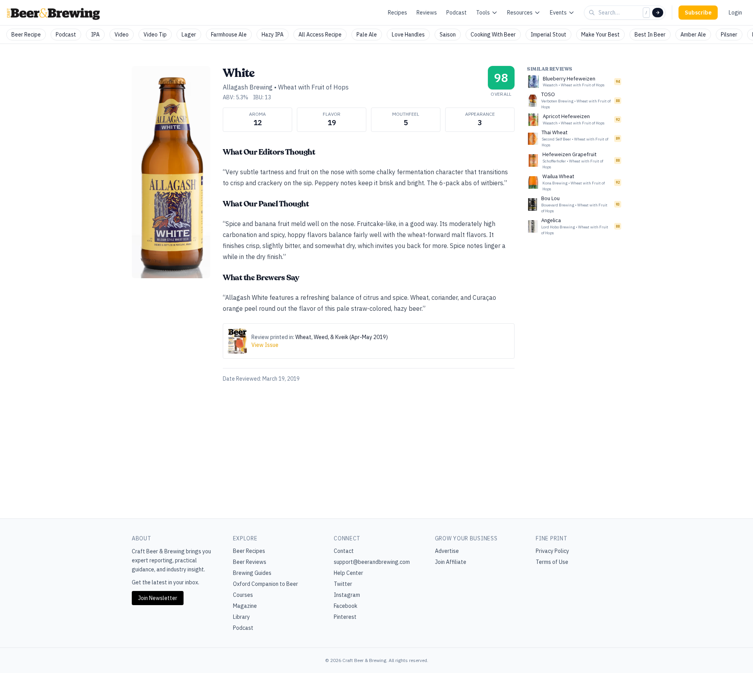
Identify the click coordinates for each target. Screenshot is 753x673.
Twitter (343, 583)
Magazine (245, 605)
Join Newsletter (157, 598)
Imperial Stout (548, 34)
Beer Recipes (249, 550)
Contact (344, 550)
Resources (520, 12)
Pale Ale (366, 34)
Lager (189, 34)
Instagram (347, 594)
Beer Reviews (249, 561)
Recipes (397, 12)
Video (122, 34)
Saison (448, 34)
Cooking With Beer (493, 34)
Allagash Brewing (248, 87)
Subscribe (698, 12)
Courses (243, 594)
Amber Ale (693, 34)
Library (241, 616)
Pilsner (729, 34)
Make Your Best (600, 34)
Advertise (447, 550)
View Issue (264, 344)
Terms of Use (552, 561)
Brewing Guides (252, 572)
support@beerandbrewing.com (372, 561)
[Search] (657, 12)
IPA (95, 34)
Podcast (456, 12)
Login (735, 12)
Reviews (427, 12)
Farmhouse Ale (229, 34)
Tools (483, 12)
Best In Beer (650, 34)
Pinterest (345, 616)
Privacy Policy (552, 550)
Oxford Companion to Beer (265, 583)
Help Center (348, 572)
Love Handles (408, 34)
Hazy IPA (273, 34)
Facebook (345, 605)
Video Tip (155, 34)
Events (558, 12)
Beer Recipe (26, 34)
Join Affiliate (450, 561)
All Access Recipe (320, 34)
